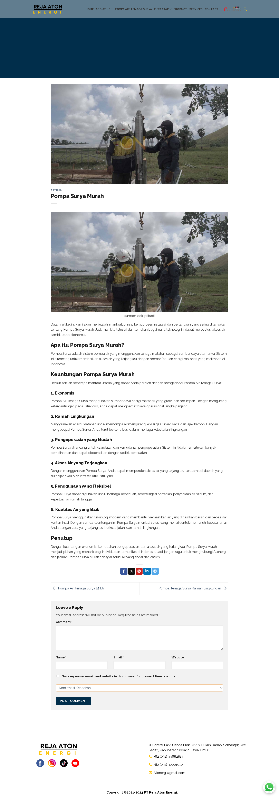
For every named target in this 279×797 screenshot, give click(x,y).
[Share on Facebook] (123, 571)
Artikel (56, 190)
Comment (64, 622)
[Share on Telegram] (155, 571)
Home (90, 9)
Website (178, 657)
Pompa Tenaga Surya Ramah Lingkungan (190, 588)
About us (103, 9)
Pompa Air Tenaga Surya (133, 9)
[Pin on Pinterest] (139, 571)
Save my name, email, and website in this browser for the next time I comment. (121, 676)
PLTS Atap (161, 9)
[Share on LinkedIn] (147, 571)
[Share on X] (131, 571)
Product (180, 9)
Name (61, 657)
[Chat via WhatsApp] (269, 787)
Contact (212, 9)
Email (119, 657)
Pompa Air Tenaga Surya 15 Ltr (80, 588)
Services (196, 9)
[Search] (245, 9)
